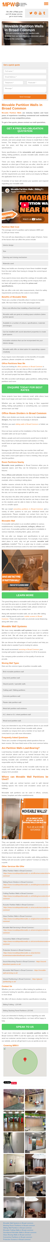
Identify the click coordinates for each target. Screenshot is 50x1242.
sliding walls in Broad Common (27, 424)
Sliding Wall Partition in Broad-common (17, 1228)
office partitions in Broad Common (29, 366)
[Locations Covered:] (2, 3)
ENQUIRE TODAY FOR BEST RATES (24, 388)
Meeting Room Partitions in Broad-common (19, 1225)
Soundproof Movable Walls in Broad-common (19, 1232)
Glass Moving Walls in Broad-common (17, 1235)
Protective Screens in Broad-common (17, 1239)
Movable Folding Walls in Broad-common (18, 1230)
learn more (25, 595)
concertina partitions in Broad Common (28, 509)
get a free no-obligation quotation (25, 129)
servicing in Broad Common (29, 649)
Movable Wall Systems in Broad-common (18, 1223)
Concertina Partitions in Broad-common (17, 1237)
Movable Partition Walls (11, 113)
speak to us (25, 1026)
